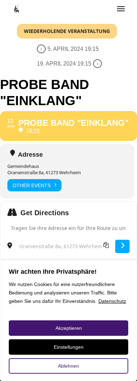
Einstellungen (69, 347)
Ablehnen (68, 366)
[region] (68, 320)
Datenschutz (112, 301)
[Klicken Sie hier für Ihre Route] (122, 246)
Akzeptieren (69, 328)
